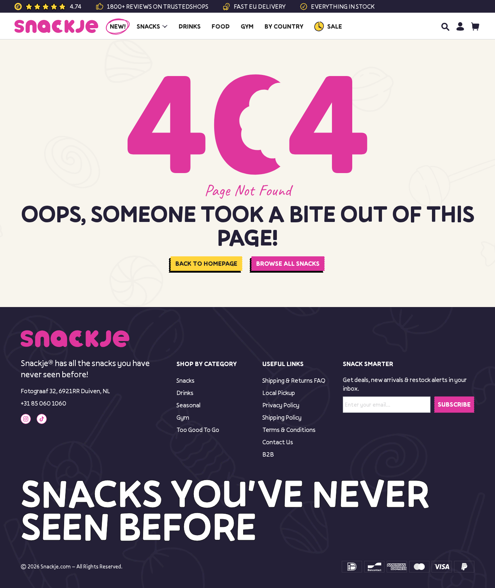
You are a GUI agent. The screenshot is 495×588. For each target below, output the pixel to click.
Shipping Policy (281, 417)
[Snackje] (56, 26)
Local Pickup (278, 392)
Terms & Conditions (289, 429)
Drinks (185, 392)
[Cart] (475, 26)
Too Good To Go (197, 429)
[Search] (445, 26)
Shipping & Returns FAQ (293, 380)
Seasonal (188, 405)
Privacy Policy (280, 405)
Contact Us (277, 442)
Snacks (185, 380)
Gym (182, 417)
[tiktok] (42, 419)
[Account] (460, 26)
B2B (268, 454)
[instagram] (26, 419)
